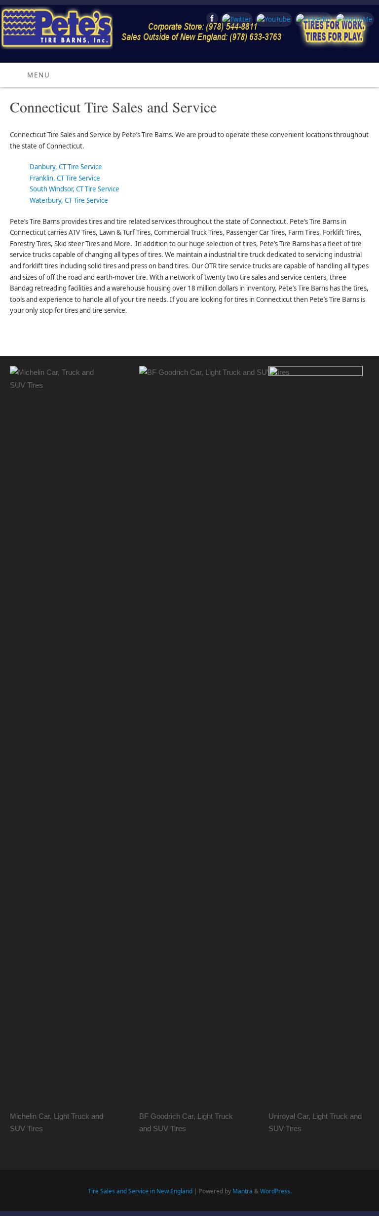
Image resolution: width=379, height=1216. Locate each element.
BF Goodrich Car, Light (177, 1116)
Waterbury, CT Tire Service (69, 200)
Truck (224, 1116)
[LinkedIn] (312, 19)
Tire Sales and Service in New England (140, 1191)
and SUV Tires (162, 1128)
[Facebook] (211, 20)
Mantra (242, 1191)
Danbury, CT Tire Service (66, 166)
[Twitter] (235, 19)
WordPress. (276, 1191)
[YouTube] (272, 19)
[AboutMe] (353, 19)
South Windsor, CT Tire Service (74, 188)
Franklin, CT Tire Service (65, 178)
